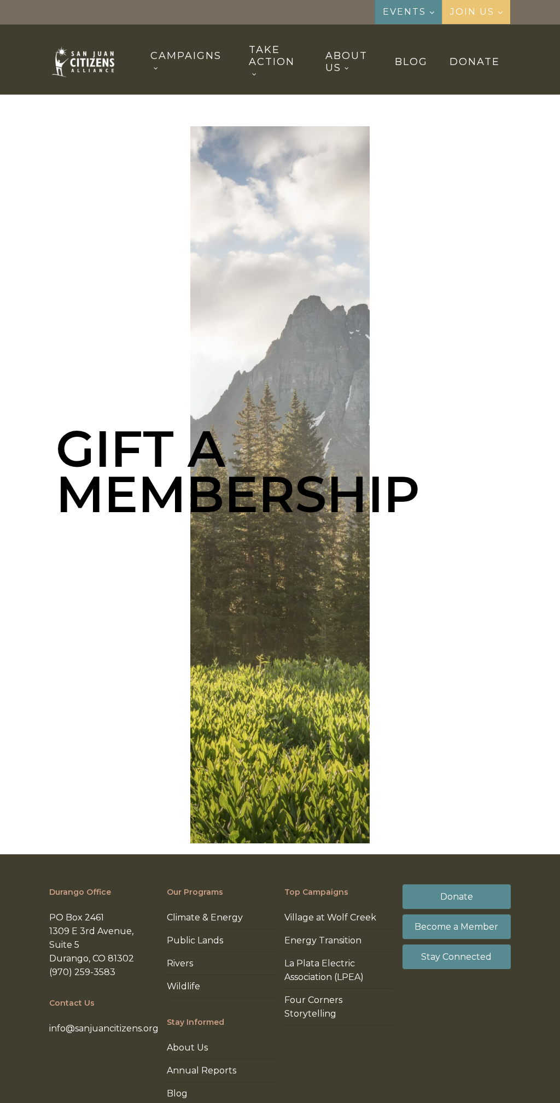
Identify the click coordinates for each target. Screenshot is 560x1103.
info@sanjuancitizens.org (104, 1028)
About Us (187, 1047)
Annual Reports (201, 1070)
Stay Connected (456, 957)
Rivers (180, 963)
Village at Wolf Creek (330, 917)
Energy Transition (322, 940)
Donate (456, 896)
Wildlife (183, 986)
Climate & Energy (205, 917)
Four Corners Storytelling (313, 1007)
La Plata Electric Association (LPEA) (324, 970)
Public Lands (195, 940)
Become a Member (456, 927)
